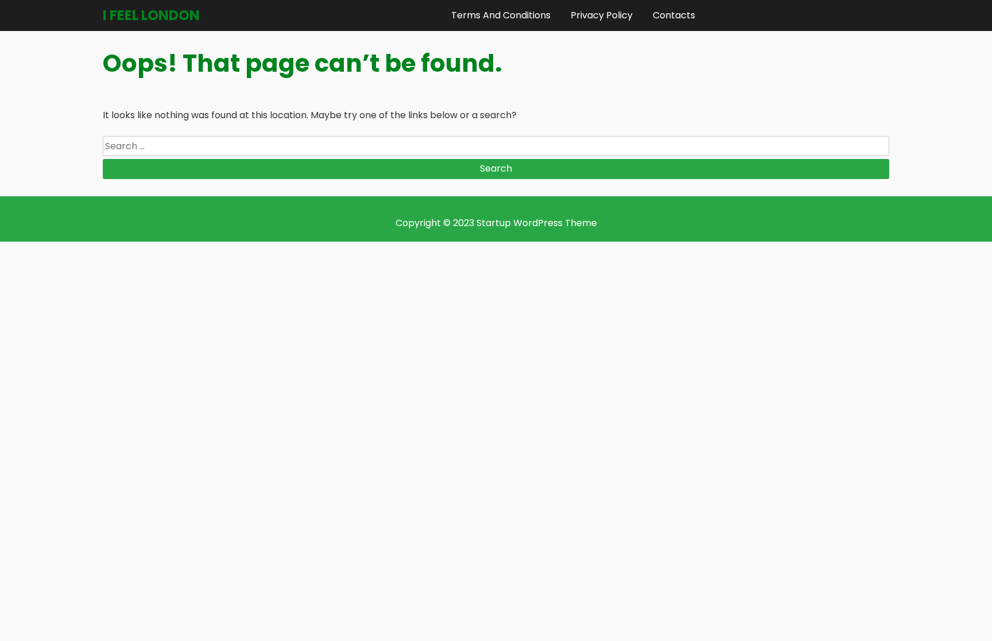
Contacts (674, 15)
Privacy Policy (602, 15)
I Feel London (151, 15)
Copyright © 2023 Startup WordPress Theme (496, 223)
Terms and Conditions (501, 15)
